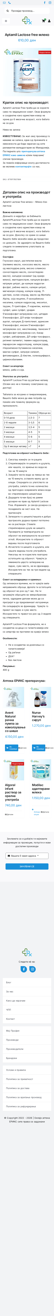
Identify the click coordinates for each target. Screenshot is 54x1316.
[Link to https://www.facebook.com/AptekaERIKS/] (24, 969)
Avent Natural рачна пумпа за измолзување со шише (15, 722)
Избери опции (37, 813)
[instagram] (50, 2)
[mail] (4, 2)
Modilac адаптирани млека (41, 788)
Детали (23, 748)
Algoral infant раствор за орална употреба (13, 792)
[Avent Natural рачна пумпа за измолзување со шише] (13, 697)
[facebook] (44, 2)
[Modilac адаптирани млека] (40, 769)
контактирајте (23, 166)
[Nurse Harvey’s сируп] (40, 697)
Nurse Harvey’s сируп (38, 716)
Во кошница (13, 748)
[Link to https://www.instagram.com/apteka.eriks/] (32, 969)
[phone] (9, 2)
